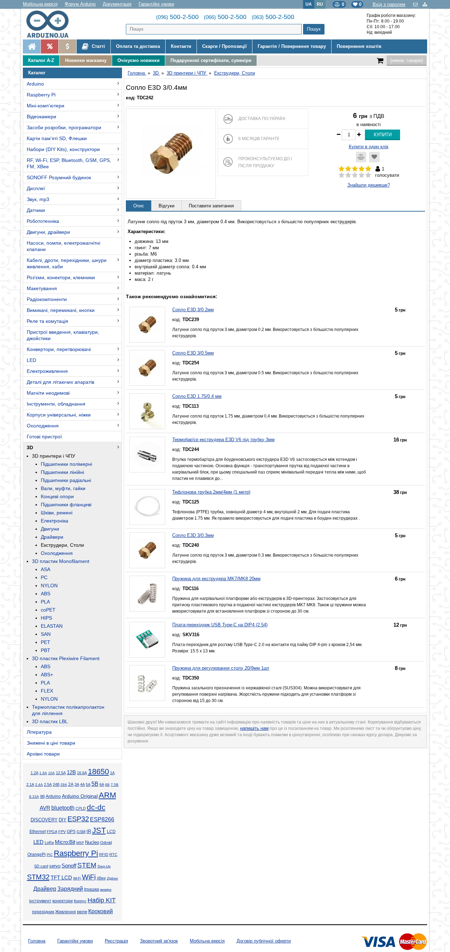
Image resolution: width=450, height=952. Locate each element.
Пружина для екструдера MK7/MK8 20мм (216, 578)
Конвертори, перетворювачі (59, 349)
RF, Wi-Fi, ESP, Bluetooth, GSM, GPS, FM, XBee (69, 163)
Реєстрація (116, 941)
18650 (98, 771)
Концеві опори (57, 496)
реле (82, 911)
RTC (113, 854)
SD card (41, 866)
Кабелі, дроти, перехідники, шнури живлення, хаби (67, 263)
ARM (107, 795)
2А (70, 784)
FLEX (47, 691)
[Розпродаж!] (49, 46)
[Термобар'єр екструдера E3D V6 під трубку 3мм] (147, 454)
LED (31, 360)
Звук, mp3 (38, 199)
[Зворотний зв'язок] (416, 4)
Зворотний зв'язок (159, 941)
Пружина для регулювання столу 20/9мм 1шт (220, 668)
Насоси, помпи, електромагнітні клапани (63, 246)
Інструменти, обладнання (56, 404)
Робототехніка (43, 221)
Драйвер (44, 889)
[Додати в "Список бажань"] (374, 157)
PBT (45, 650)
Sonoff (69, 866)
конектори (62, 900)
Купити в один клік (368, 146)
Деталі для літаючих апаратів (60, 382)
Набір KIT (102, 900)
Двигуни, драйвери (48, 232)
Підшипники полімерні (66, 464)
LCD (111, 831)
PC (44, 577)
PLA (45, 602)
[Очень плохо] (342, 175)
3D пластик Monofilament (60, 561)
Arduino (35, 84)
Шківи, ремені (56, 512)
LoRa (49, 842)
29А (63, 785)
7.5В (114, 785)
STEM (86, 865)
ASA (45, 569)
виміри (105, 889)
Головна (36, 941)
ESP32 (78, 819)
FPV (62, 831)
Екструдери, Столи (62, 545)
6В (107, 785)
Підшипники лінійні (62, 472)
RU (320, 4)
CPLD (81, 808)
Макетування (42, 288)
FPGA (52, 831)
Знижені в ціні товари (51, 743)
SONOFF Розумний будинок (59, 177)
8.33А (34, 796)
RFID (103, 854)
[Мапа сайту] (425, 4)
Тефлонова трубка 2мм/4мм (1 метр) (211, 492)
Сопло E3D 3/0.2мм (193, 309)
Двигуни (50, 529)
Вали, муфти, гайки (63, 488)
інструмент (40, 900)
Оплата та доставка (138, 46)
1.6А (43, 773)
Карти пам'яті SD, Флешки (57, 138)
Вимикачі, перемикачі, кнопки (61, 310)
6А (101, 784)
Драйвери (52, 537)
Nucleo (92, 842)
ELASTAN (52, 626)
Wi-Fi (77, 878)
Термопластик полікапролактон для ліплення (68, 710)
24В (56, 784)
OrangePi (36, 854)
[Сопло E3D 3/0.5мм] (147, 368)
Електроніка (54, 521)
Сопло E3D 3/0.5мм (193, 353)
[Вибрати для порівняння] (361, 157)
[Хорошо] (362, 175)
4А (82, 784)
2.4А (39, 785)
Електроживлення (47, 371)
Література (39, 732)
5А (88, 784)
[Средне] (355, 175)
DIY (62, 820)
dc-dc (96, 807)
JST (99, 830)
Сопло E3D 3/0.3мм (193, 535)
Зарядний (70, 889)
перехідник (43, 911)
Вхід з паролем (389, 4)
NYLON (49, 585)
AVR (45, 808)
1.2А (34, 773)
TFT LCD (61, 878)
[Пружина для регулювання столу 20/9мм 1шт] (147, 683)
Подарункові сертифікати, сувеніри (211, 60)
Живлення (65, 911)
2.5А (48, 784)
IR (88, 831)
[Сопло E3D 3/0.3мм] (147, 550)
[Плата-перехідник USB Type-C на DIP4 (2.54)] (147, 639)
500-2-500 (177, 16)
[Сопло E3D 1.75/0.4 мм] (147, 411)
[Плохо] (348, 175)
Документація (117, 4)
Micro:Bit (65, 842)
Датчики (36, 210)
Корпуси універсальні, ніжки (59, 415)
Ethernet (38, 831)
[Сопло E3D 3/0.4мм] (171, 153)
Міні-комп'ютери (45, 105)
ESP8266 (102, 819)
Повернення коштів (359, 46)
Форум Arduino (80, 4)
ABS (45, 593)
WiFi (89, 877)
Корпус (80, 901)
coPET (48, 610)
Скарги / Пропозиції (224, 46)
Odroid (106, 842)
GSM (81, 831)
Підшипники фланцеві (66, 504)
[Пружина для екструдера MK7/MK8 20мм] (147, 593)
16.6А (82, 773)
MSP (80, 843)
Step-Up (104, 866)
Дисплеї (36, 188)
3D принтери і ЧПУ (53, 456)
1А (112, 773)
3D (30, 447)
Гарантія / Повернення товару (292, 46)
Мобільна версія (40, 4)
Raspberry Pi (41, 95)
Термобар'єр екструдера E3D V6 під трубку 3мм (223, 439)
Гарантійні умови (156, 4)
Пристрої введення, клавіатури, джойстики (63, 335)
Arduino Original (80, 796)
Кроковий (100, 911)
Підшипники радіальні (66, 480)
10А (51, 773)
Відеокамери (41, 116)
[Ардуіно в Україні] (31, 46)
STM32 (38, 877)
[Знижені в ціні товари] (67, 46)
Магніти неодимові (48, 393)
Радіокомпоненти (47, 299)
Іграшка (91, 889)
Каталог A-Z (41, 60)
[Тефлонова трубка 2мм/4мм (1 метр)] (147, 507)
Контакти (181, 46)
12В (71, 772)
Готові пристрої (44, 436)
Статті (97, 46)
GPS (71, 831)
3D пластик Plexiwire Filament (65, 658)
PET (45, 642)
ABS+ (47, 674)
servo (54, 866)
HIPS (46, 618)
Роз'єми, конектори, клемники (61, 277)
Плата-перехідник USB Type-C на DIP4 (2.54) (220, 624)
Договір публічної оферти (264, 941)
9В (42, 796)
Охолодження (43, 425)
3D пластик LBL (50, 721)
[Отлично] (368, 175)
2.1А (30, 784)
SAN (46, 634)
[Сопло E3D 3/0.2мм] (147, 324)
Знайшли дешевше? (368, 185)
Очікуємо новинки (138, 60)
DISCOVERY (44, 820)
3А (77, 784)
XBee (101, 878)
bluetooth (63, 808)
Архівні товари (43, 754)
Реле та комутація (47, 321)
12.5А (61, 773)
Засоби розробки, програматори (64, 127)
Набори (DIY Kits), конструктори (63, 149)
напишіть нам (254, 728)
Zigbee (112, 878)
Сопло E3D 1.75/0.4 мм (196, 396)
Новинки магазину (86, 60)
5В (94, 784)
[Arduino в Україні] (53, 24)
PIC (50, 855)
